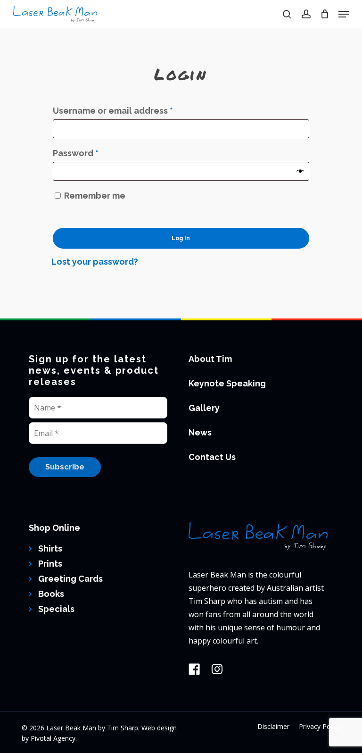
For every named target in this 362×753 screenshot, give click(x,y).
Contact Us (212, 457)
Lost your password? (94, 262)
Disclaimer (273, 726)
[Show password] (300, 171)
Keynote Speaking (227, 383)
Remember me (94, 196)
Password (95, 153)
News (200, 432)
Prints (50, 564)
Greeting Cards (70, 579)
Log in (181, 238)
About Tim (210, 359)
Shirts (50, 548)
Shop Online (54, 528)
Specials (56, 609)
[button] (343, 14)
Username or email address (132, 110)
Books (51, 594)
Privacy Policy (319, 726)
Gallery (204, 408)
